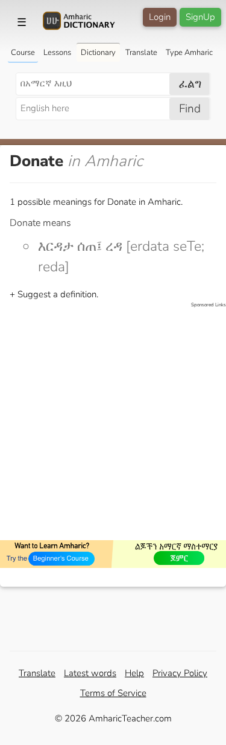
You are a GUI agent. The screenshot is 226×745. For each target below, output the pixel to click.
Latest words (90, 673)
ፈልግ (190, 84)
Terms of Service (113, 693)
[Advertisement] (113, 422)
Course (23, 52)
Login (160, 17)
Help (134, 673)
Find (190, 109)
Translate (141, 52)
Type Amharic (189, 52)
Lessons (57, 52)
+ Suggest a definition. (54, 294)
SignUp (200, 17)
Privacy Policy (179, 673)
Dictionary (98, 52)
